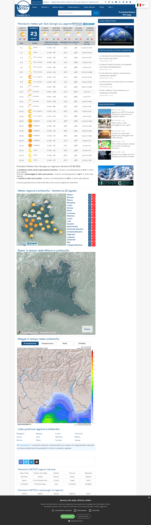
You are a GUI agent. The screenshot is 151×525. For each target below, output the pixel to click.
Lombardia (24, 484)
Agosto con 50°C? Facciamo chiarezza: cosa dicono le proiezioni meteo (123, 114)
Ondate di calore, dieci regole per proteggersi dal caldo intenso (122, 136)
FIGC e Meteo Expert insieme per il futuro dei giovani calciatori (123, 146)
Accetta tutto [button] (67, 516)
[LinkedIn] (31, 462)
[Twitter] (26, 462)
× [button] (149, 497)
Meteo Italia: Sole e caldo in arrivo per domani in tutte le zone (52, 2)
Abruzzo (72, 473)
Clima (101, 7)
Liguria (24, 480)
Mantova (59, 437)
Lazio (56, 484)
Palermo (72, 494)
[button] (75, 521)
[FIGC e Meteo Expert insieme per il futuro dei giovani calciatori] (104, 144)
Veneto (40, 477)
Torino (88, 494)
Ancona (24, 494)
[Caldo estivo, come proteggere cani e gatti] (104, 123)
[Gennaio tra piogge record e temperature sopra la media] (104, 155)
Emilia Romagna (40, 484)
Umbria (56, 480)
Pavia (38, 440)
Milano (77, 437)
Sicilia (88, 480)
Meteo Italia (57, 7)
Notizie (44, 7)
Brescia (39, 434)
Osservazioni (73, 7)
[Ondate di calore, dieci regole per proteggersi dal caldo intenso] (104, 134)
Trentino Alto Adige (40, 473)
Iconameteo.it (24, 445)
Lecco (19, 437)
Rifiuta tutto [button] (83, 516)
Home (34, 7)
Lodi (38, 437)
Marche (56, 477)
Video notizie (89, 7)
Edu (109, 7)
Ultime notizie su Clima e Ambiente (115, 50)
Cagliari (40, 494)
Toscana (56, 473)
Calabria (88, 477)
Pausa (87, 329)
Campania (72, 484)
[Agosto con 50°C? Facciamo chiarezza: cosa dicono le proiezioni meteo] (104, 113)
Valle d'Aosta (24, 473)
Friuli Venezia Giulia (40, 480)
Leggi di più (103, 506)
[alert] (75, 510)
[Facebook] (21, 462)
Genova (56, 494)
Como (58, 434)
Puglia (72, 480)
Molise (72, 477)
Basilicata (88, 473)
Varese (77, 440)
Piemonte (24, 477)
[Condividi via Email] (36, 462)
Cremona (78, 434)
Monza (19, 440)
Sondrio (58, 440)
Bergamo (20, 434)
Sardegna (88, 484)
